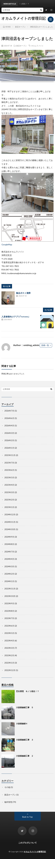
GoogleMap (6, 244)
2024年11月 (9, 522)
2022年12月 (9, 670)
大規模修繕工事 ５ (24, 707)
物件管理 (8, 802)
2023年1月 (9, 663)
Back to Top (27, 817)
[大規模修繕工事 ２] (8, 761)
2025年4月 (9, 485)
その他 (7, 787)
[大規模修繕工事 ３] (8, 745)
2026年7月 (9, 411)
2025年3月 (9, 492)
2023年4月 (9, 640)
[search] (41, 10)
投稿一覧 (45, 345)
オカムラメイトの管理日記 (23, 18)
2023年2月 (9, 655)
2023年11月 (9, 588)
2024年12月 (9, 514)
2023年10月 (9, 596)
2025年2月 (9, 499)
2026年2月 (9, 440)
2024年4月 (9, 559)
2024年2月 (9, 574)
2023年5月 (9, 633)
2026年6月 (9, 418)
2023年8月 (9, 611)
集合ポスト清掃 (23, 293)
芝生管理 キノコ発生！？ (27, 691)
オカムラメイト (37, 46)
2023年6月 (9, 626)
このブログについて (27, 842)
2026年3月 (9, 433)
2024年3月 (9, 566)
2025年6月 (9, 470)
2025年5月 (9, 477)
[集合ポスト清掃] (8, 298)
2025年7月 (9, 462)
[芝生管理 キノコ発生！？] (8, 696)
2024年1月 (9, 581)
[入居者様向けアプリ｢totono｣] (47, 321)
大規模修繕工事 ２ (24, 756)
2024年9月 (9, 537)
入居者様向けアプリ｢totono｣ (15, 316)
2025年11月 (9, 455)
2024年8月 (9, 544)
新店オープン (21, 46)
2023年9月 (9, 603)
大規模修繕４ (22, 723)
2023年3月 (9, 648)
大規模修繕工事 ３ (24, 739)
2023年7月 (9, 618)
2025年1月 (9, 507)
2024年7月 (9, 551)
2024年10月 (9, 529)
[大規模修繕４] (8, 728)
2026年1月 (9, 448)
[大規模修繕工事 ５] (8, 712)
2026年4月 (9, 425)
